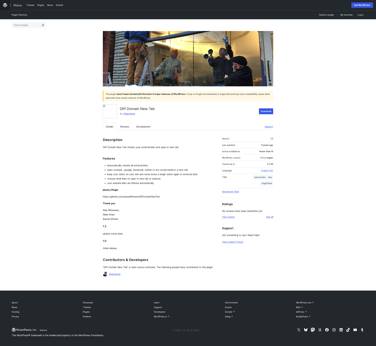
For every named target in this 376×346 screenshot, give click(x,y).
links (270, 177)
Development (143, 126)
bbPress (301, 312)
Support (269, 126)
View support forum (232, 241)
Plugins (86, 312)
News (14, 307)
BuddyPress (303, 316)
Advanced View (230, 191)
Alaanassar (129, 113)
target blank (267, 183)
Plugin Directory (19, 15)
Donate (230, 312)
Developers (159, 312)
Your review (228, 216)
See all (269, 216)
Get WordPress (362, 5)
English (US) (267, 170)
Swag (229, 316)
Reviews (124, 126)
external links (260, 177)
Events (228, 307)
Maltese (43, 330)
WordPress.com (305, 302)
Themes (87, 307)
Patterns (87, 316)
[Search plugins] (43, 25)
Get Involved (231, 302)
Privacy (15, 316)
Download (266, 111)
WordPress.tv (161, 316)
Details (109, 126)
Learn (156, 302)
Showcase (88, 302)
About (15, 302)
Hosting (15, 312)
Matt (299, 307)
